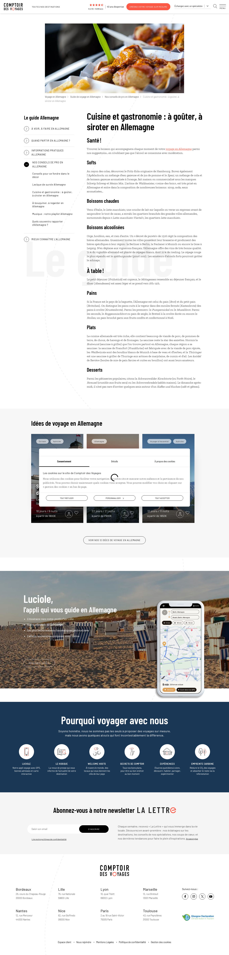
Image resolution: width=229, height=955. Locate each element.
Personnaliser (113, 498)
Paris (105, 911)
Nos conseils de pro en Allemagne (122, 96)
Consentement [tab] (64, 461)
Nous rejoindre (83, 942)
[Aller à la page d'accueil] (15, 7)
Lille (61, 889)
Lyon (104, 889)
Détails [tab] (114, 461)
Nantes (21, 911)
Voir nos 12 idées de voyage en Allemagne (114, 540)
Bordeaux (23, 889)
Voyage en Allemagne (55, 96)
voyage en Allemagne (179, 149)
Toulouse (150, 911)
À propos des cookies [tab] (165, 461)
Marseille (150, 889)
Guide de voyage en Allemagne (85, 96)
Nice (61, 911)
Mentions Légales (105, 942)
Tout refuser (66, 498)
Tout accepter (162, 498)
